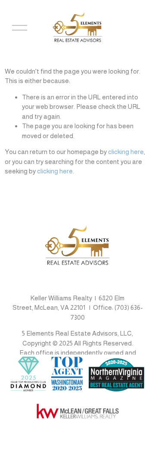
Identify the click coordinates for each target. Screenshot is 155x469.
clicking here (126, 151)
